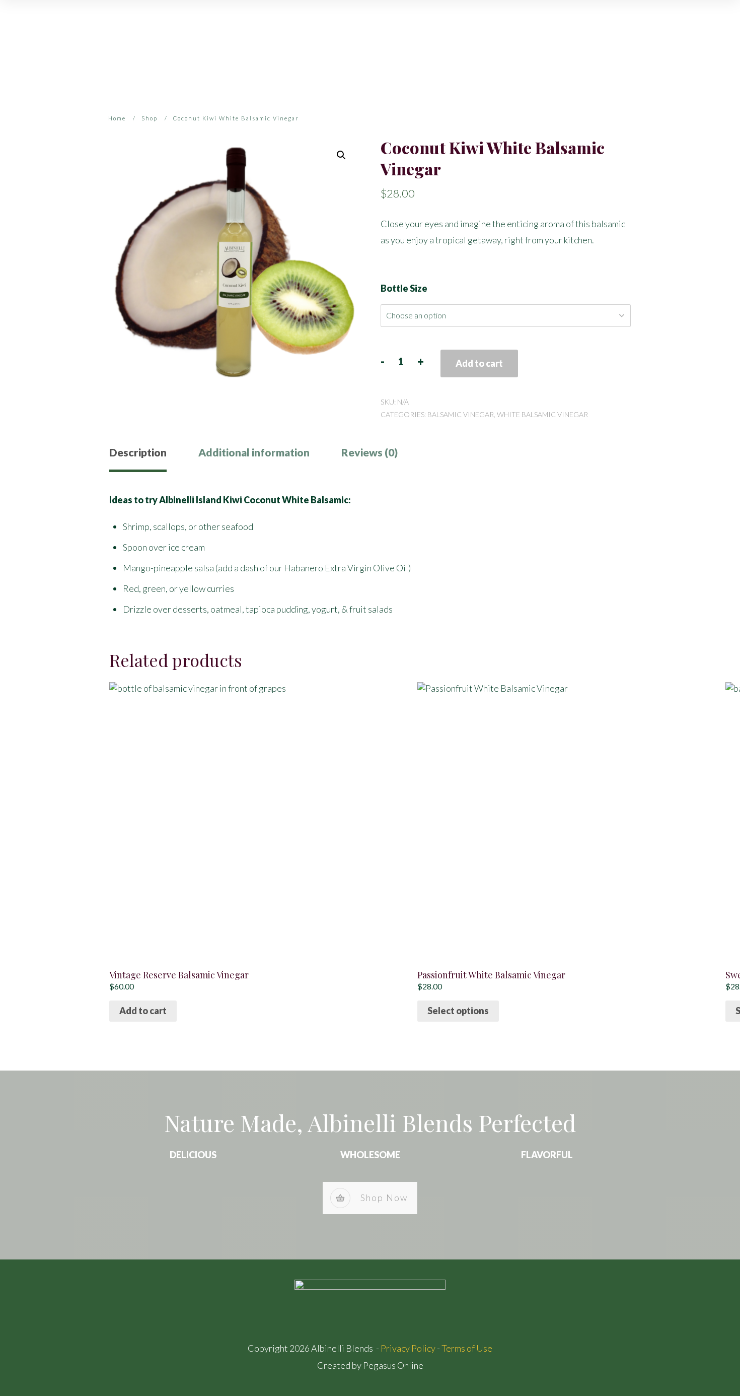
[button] (341, 155)
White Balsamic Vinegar (542, 414)
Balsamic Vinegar (460, 414)
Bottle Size (404, 288)
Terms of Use (466, 1348)
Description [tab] (138, 452)
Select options (458, 1010)
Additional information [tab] (254, 452)
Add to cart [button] (143, 1010)
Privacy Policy (408, 1348)
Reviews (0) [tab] (369, 452)
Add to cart (479, 363)
